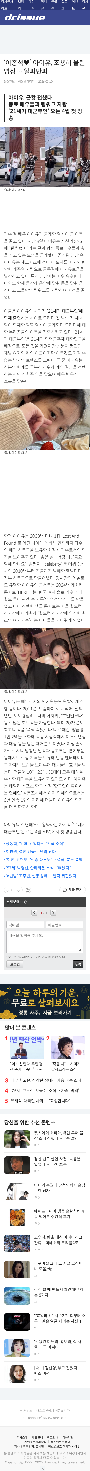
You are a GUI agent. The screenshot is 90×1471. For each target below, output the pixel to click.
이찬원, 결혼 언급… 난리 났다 (31, 851)
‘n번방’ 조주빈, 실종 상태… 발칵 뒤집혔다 (41, 876)
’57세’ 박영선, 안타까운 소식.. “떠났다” (38, 868)
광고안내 (52, 1437)
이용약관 (68, 1437)
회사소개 (22, 1437)
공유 (28, 890)
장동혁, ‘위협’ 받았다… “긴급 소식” (35, 843)
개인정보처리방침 (35, 1442)
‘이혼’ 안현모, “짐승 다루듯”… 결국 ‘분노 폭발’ (45, 859)
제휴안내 (37, 1437)
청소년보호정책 (60, 1442)
